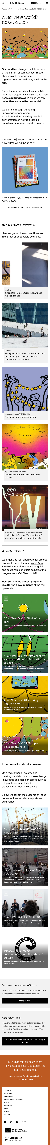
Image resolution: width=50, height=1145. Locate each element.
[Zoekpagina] (3, 3)
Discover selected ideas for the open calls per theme (25, 1041)
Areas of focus (9, 9)
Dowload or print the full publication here (25, 208)
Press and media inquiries (13, 1099)
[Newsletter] (5, 1122)
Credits (7, 1102)
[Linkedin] (17, 1122)
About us (7, 1091)
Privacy (6, 1108)
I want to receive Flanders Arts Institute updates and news (25, 1078)
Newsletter (8, 1094)
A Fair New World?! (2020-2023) (33, 9)
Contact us (8, 1105)
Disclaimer (8, 1111)
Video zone (8, 1097)
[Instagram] (11, 1122)
